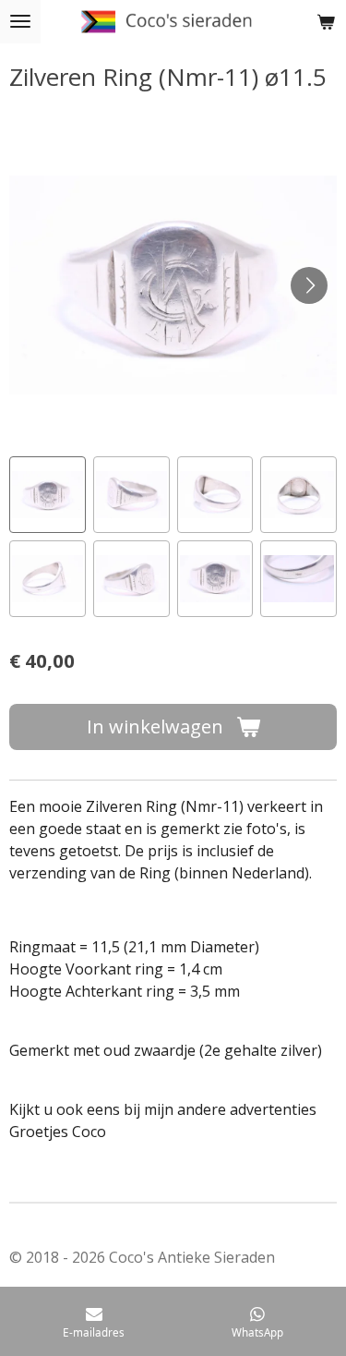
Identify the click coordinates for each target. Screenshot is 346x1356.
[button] (47, 494)
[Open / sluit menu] (20, 21)
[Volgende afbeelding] (309, 285)
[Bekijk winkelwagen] (325, 21)
